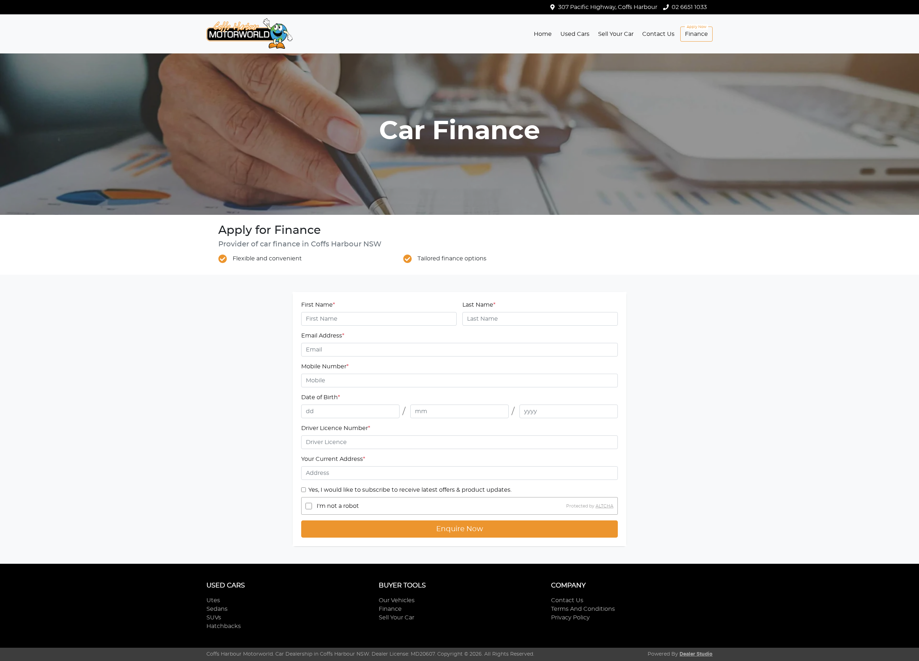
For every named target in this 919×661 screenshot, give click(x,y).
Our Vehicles (397, 600)
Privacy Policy (570, 617)
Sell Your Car (616, 34)
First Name (318, 305)
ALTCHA (605, 506)
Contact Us (658, 34)
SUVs (213, 617)
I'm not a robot (338, 506)
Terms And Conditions (583, 609)
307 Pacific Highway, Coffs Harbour (607, 7)
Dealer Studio (696, 654)
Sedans (217, 609)
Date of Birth (320, 397)
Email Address (322, 336)
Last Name (478, 305)
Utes (213, 600)
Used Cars (574, 34)
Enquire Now (459, 529)
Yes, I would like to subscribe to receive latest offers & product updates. (410, 490)
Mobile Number (325, 366)
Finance (696, 34)
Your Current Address (333, 459)
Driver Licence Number (335, 428)
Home (543, 34)
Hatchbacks (223, 626)
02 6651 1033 (689, 7)
